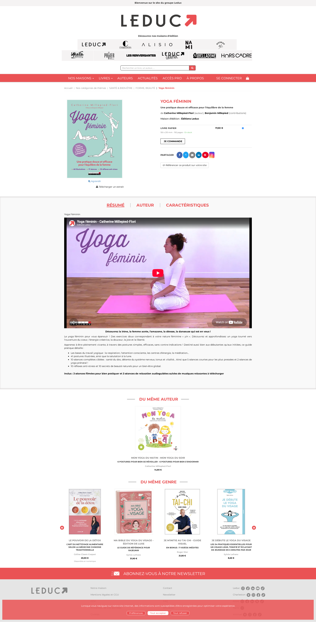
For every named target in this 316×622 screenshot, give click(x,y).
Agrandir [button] (95, 181)
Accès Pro (172, 78)
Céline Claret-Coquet (85, 554)
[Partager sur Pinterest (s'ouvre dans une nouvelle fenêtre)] (205, 155)
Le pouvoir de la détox (85, 540)
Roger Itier (182, 552)
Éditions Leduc (190, 118)
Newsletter (169, 594)
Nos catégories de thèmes (91, 88)
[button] (95, 138)
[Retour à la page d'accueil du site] (158, 21)
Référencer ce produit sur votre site (186, 165)
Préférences (136, 613)
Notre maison (98, 588)
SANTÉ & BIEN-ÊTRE (120, 88)
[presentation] (62, 528)
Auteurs (125, 78)
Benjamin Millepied (216, 113)
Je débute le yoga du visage (231, 540)
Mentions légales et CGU (105, 594)
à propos (195, 78)
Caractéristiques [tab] (187, 205)
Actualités (148, 78)
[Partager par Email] (192, 155)
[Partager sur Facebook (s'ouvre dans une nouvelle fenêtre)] (180, 155)
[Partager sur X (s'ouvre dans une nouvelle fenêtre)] (186, 155)
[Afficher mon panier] (247, 78)
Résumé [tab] (115, 205)
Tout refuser (180, 613)
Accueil (68, 88)
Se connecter (229, 78)
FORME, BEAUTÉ (145, 88)
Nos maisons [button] (80, 78)
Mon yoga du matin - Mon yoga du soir (158, 457)
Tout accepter (158, 613)
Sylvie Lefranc (133, 555)
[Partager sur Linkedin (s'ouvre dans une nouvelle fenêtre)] (199, 155)
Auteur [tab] (145, 205)
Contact (167, 588)
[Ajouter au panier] (172, 141)
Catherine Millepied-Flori (179, 113)
